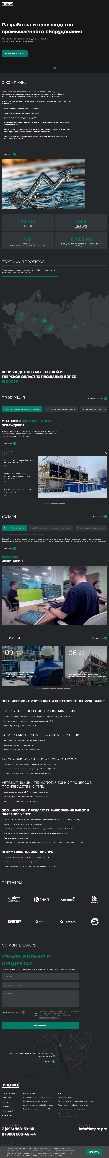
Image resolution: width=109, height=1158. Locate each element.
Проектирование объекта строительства (74, 1105)
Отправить (40, 1025)
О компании (8, 1093)
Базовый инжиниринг (66, 1097)
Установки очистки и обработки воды (38, 1105)
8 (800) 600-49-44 (19, 1134)
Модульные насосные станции (35, 1101)
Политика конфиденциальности (12, 1142)
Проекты (6, 1098)
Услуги (61, 1093)
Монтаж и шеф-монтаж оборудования (73, 1109)
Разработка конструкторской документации (75, 1101)
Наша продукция (95, 399)
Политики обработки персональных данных (54, 1017)
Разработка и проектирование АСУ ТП (37, 1109)
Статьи (5, 1107)
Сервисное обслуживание (68, 1117)
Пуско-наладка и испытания (69, 1113)
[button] (102, 453)
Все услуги (98, 516)
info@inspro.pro (93, 1129)
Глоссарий (7, 1111)
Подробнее (7, 154)
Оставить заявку (14, 53)
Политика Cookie (54, 1155)
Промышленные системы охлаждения (38, 1097)
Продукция (29, 1093)
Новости (6, 1102)
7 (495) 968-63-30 (18, 1129)
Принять (94, 1152)
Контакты (46, 1062)
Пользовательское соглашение (12, 1145)
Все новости (97, 638)
